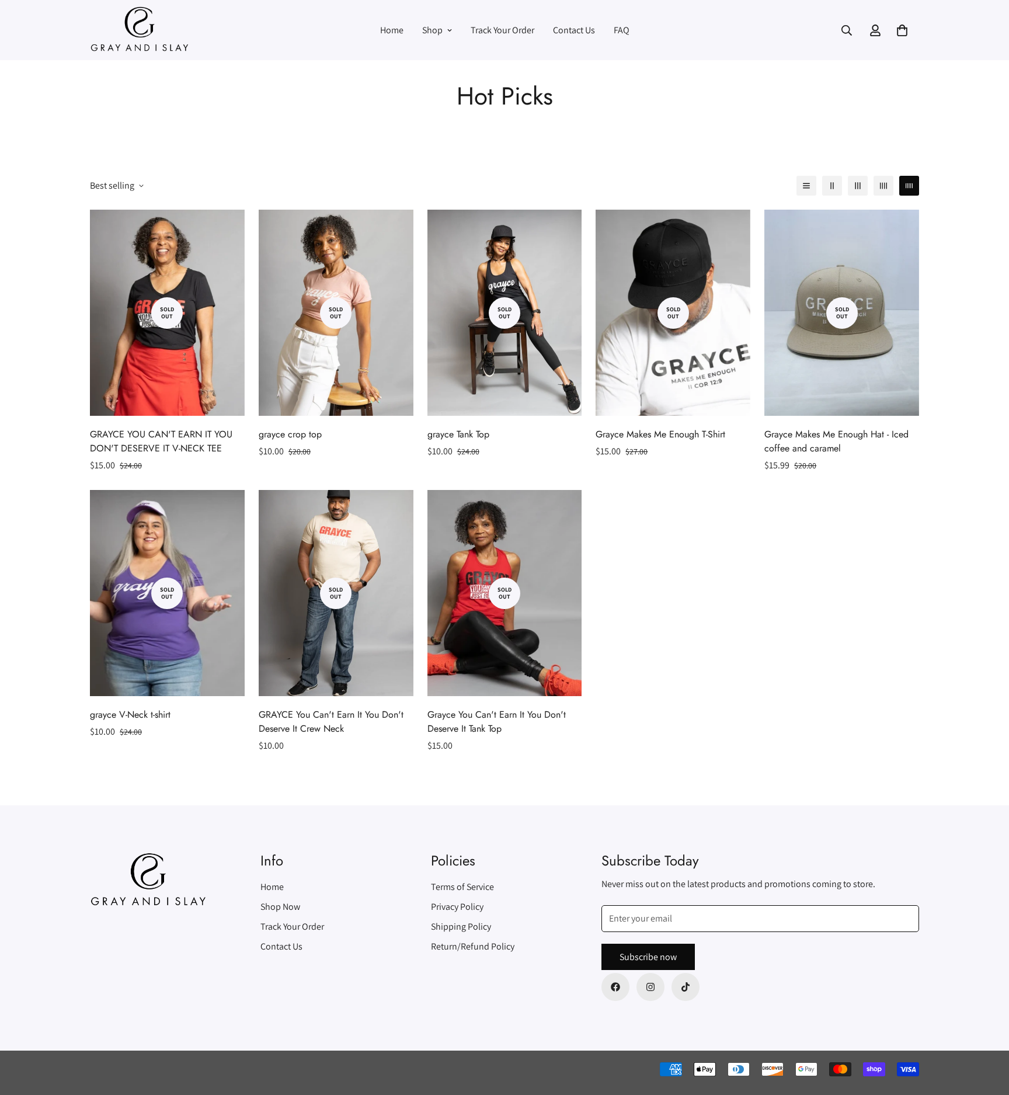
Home (391, 30)
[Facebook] (615, 987)
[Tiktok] (685, 987)
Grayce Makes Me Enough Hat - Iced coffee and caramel (836, 441)
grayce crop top (290, 434)
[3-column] (858, 186)
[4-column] (883, 186)
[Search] (846, 30)
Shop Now (280, 907)
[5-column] (909, 186)
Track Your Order (502, 30)
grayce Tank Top (458, 434)
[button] (902, 30)
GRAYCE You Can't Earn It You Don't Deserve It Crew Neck (331, 721)
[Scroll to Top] (986, 1031)
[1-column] (806, 186)
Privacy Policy (457, 907)
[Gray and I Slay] (139, 30)
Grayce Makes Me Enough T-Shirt (660, 434)
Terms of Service (462, 887)
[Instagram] (650, 987)
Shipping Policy (461, 926)
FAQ (621, 30)
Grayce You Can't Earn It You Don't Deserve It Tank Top (496, 721)
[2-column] (832, 186)
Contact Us (574, 30)
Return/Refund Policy (472, 946)
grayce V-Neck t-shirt (130, 714)
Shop (432, 30)
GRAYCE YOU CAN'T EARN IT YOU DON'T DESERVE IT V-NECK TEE (161, 441)
